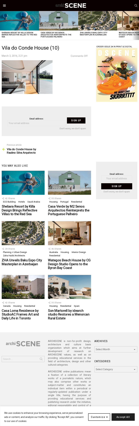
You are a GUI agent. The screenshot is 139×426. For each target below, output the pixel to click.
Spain (77, 306)
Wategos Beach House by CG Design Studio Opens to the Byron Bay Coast (69, 264)
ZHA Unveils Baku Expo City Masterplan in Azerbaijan (93, 34)
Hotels (21, 201)
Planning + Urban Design (15, 252)
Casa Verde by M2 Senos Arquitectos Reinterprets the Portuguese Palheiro (56, 35)
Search (41, 359)
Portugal (64, 201)
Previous (1, 25)
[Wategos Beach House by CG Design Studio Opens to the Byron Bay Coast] (69, 233)
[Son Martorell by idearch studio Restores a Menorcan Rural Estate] (69, 287)
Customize (98, 417)
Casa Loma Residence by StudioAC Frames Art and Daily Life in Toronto (20, 314)
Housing (53, 201)
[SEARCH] (136, 5)
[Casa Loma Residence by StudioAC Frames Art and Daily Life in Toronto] (23, 287)
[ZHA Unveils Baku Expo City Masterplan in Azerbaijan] (97, 20)
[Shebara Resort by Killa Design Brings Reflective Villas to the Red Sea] (19, 20)
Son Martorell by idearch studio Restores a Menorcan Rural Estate (68, 314)
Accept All (123, 417)
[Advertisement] (116, 134)
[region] (69, 416)
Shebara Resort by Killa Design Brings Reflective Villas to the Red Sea (19, 35)
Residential (76, 201)
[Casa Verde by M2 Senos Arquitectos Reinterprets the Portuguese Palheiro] (58, 20)
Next (137, 25)
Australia (53, 252)
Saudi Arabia (33, 201)
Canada (7, 306)
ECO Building (9, 201)
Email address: (36, 118)
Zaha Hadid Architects (14, 255)
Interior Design (79, 252)
